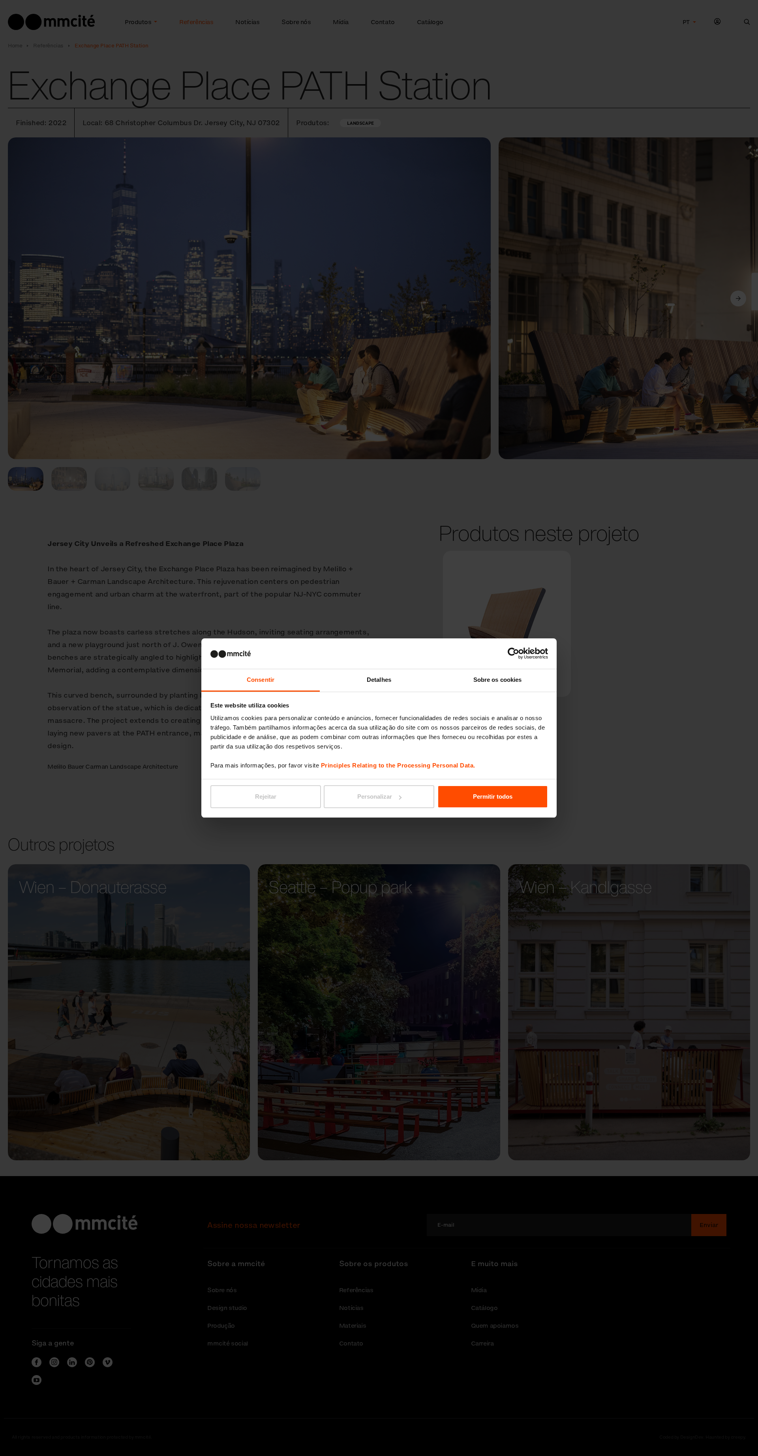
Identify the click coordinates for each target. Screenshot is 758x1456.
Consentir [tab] (260, 679)
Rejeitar (265, 796)
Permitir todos (492, 796)
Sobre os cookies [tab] (497, 679)
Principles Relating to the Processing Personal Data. (398, 765)
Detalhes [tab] (379, 679)
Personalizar (374, 796)
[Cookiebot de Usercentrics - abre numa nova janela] (513, 653)
